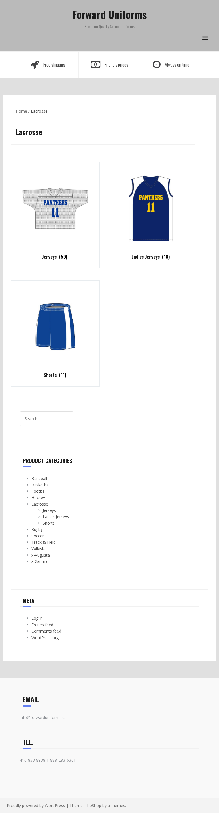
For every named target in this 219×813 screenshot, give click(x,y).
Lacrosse (39, 504)
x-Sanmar (40, 561)
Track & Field (43, 542)
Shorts (49, 523)
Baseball (39, 478)
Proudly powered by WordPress (36, 805)
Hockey (38, 497)
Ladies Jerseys (56, 516)
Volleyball (39, 548)
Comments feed (46, 631)
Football (38, 491)
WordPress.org (45, 637)
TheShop (93, 805)
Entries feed (42, 624)
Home (21, 111)
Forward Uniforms (109, 14)
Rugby (37, 529)
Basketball (40, 485)
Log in (37, 618)
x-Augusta (40, 555)
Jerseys (49, 510)
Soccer (37, 536)
